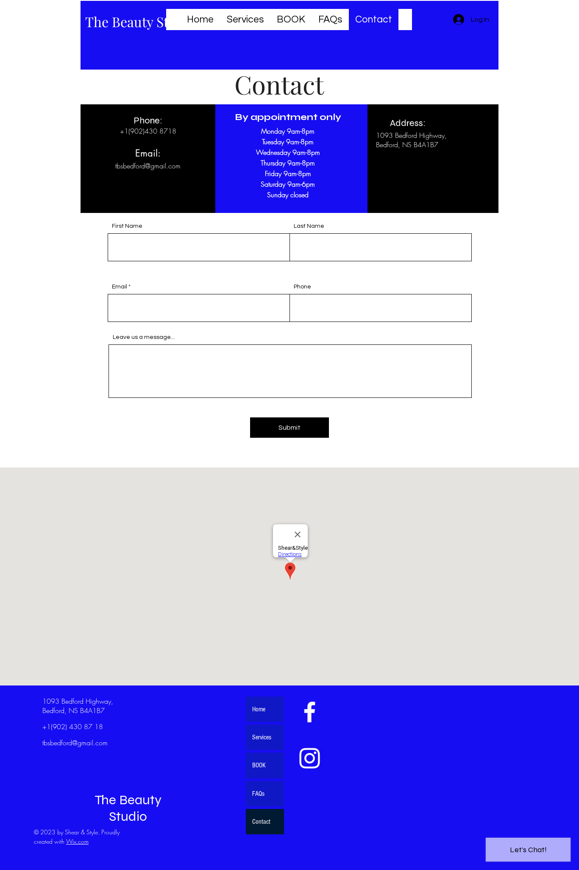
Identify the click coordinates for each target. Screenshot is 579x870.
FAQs (258, 793)
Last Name (309, 226)
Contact (261, 821)
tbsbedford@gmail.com (148, 166)
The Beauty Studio (140, 21)
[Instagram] (309, 758)
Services (261, 737)
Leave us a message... (144, 337)
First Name (127, 226)
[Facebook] (309, 712)
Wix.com (77, 841)
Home (258, 709)
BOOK (259, 765)
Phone (302, 287)
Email (119, 287)
